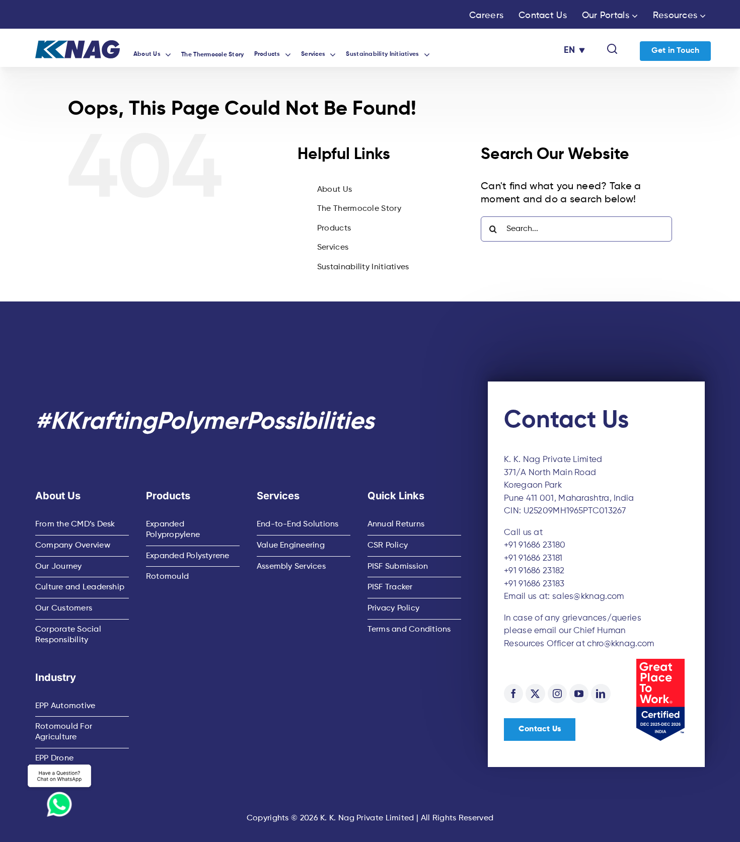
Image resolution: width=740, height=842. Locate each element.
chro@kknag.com (620, 644)
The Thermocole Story (359, 209)
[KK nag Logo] (77, 45)
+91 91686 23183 (534, 584)
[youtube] (578, 693)
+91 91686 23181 (533, 558)
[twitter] (535, 693)
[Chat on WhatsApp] (59, 789)
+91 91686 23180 (535, 545)
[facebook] (513, 693)
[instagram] (557, 693)
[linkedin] (600, 693)
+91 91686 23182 (534, 571)
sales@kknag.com (588, 596)
